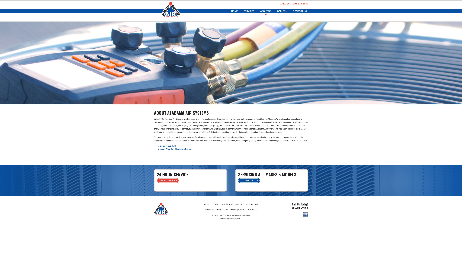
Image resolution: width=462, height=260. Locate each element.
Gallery (282, 11)
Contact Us (300, 11)
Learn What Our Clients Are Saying (176, 149)
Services (249, 11)
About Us (265, 11)
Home (234, 11)
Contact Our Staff (168, 146)
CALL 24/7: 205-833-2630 (294, 3)
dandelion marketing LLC (234, 218)
